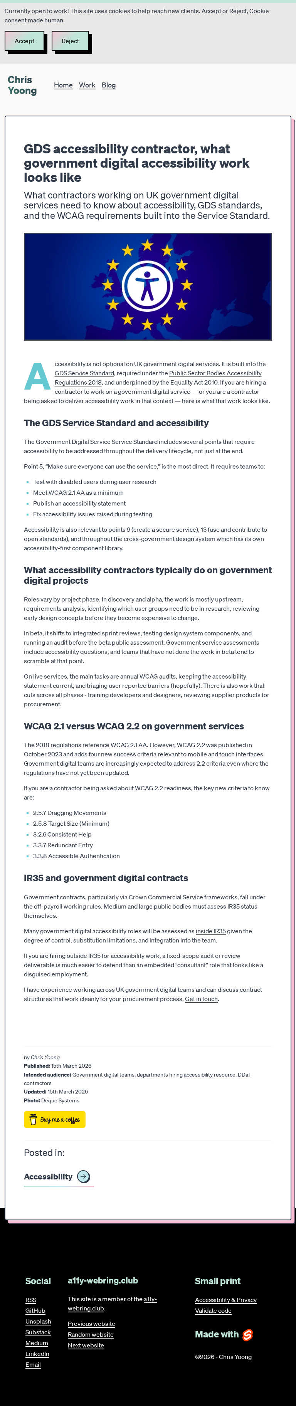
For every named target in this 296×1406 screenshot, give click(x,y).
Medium (36, 1343)
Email (33, 1364)
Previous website (91, 1323)
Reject (70, 41)
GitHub (35, 1310)
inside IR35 (211, 931)
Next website (86, 1345)
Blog (109, 85)
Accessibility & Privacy (226, 1300)
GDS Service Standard (84, 373)
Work (87, 85)
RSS (30, 1300)
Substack (38, 1332)
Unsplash (38, 1321)
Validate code (213, 1310)
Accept (24, 41)
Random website (91, 1334)
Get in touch (201, 999)
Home (63, 85)
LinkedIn (37, 1353)
